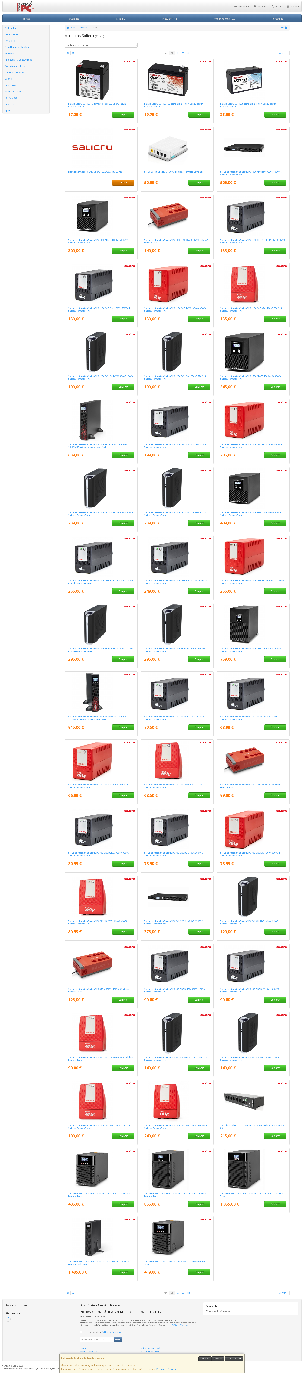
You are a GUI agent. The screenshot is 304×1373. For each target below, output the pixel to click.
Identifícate (243, 6)
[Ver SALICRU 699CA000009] (253, 1169)
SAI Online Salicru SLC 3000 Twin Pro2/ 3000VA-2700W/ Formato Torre (251, 1194)
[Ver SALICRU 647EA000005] (177, 624)
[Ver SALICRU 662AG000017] (101, 556)
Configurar (205, 1358)
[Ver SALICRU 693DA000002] (101, 965)
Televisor (9, 53)
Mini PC (120, 18)
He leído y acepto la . (102, 1332)
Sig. (188, 53)
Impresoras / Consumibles (18, 59)
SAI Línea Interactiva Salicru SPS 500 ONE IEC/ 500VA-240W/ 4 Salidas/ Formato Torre (98, 786)
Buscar (278, 6)
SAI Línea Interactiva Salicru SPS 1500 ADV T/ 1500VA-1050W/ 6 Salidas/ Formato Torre (251, 377)
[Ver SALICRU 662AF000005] (101, 1101)
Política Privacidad (89, 1351)
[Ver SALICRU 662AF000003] (101, 1033)
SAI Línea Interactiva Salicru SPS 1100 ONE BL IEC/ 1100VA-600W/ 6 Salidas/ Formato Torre (252, 241)
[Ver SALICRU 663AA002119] (101, 148)
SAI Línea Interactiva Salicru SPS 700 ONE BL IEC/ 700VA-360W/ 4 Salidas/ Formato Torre (99, 854)
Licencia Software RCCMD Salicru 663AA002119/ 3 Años (95, 171)
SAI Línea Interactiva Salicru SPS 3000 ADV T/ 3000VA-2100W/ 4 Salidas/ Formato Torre (251, 650)
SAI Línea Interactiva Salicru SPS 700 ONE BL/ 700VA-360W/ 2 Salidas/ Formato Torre (173, 854)
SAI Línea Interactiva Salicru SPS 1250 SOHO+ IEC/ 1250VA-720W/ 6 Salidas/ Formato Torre (100, 377)
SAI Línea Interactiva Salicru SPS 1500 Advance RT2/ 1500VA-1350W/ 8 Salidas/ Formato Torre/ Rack (97, 445)
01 (172, 53)
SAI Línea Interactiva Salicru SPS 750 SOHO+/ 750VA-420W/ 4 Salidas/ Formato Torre (249, 922)
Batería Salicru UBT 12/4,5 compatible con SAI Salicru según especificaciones (97, 105)
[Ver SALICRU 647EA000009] (101, 488)
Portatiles (277, 18)
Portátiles (10, 40)
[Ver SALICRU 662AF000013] (101, 761)
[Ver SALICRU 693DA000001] (253, 761)
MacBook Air (169, 18)
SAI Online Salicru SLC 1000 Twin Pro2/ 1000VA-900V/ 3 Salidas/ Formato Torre (99, 1194)
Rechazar (218, 1358)
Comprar (123, 114)
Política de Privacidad (179, 1325)
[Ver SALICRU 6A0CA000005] (101, 693)
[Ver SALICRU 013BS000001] (177, 80)
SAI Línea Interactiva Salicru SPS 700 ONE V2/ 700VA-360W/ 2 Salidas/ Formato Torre (97, 922)
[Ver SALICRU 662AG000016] (177, 556)
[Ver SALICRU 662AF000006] (177, 1101)
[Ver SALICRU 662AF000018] (253, 556)
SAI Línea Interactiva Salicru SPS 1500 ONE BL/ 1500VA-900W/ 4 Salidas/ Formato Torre (175, 445)
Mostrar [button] (282, 53)
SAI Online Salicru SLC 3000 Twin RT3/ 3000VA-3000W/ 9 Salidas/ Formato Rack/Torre (99, 1262)
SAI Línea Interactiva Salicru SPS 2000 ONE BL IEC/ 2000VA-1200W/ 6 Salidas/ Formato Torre (100, 582)
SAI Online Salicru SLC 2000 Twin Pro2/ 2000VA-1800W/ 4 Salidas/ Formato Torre (176, 1194)
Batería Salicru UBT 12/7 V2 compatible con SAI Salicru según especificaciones (173, 105)
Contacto (261, 6)
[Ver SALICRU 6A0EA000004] (253, 488)
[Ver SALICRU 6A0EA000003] (253, 352)
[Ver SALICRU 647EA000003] (177, 352)
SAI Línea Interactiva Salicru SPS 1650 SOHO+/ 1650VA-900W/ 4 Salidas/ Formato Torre (175, 513)
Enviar (118, 1339)
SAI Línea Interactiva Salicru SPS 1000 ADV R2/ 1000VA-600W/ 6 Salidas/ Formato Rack (251, 173)
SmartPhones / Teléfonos (18, 47)
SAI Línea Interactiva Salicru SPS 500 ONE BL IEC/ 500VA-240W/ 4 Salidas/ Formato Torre (175, 718)
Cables (8, 78)
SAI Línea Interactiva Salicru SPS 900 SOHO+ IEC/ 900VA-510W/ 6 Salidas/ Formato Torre (175, 1058)
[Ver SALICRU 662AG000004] (177, 829)
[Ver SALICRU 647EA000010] (101, 624)
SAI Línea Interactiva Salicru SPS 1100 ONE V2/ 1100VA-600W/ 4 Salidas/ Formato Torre (251, 309)
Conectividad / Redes (15, 66)
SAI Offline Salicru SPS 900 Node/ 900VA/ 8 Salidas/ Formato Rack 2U (252, 1126)
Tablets (25, 18)
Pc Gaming (73, 18)
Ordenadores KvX (224, 18)
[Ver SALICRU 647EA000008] (101, 352)
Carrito (293, 6)
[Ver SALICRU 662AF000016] (177, 284)
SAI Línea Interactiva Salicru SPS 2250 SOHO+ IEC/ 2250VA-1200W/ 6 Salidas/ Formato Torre (100, 650)
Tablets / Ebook (13, 91)
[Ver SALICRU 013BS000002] (253, 80)
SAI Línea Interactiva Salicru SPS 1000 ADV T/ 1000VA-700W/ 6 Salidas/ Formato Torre (98, 241)
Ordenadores (11, 28)
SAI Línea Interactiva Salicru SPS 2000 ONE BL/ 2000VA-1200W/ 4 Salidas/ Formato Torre (175, 582)
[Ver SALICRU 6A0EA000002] (101, 216)
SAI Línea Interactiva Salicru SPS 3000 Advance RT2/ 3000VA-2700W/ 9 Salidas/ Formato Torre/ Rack (97, 718)
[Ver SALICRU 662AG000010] (101, 284)
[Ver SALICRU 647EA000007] (177, 1033)
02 (177, 53)
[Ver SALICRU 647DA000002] (253, 1101)
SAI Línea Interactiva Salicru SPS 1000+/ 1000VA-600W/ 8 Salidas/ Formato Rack (176, 241)
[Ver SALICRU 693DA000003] (177, 216)
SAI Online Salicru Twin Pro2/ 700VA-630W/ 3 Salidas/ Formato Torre (174, 1262)
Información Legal (150, 1348)
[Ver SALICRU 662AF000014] (253, 829)
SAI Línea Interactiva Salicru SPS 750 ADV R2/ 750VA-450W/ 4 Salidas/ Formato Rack (173, 922)
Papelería (9, 103)
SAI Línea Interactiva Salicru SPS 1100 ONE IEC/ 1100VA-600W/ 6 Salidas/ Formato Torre (175, 309)
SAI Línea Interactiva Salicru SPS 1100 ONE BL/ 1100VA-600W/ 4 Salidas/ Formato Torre (99, 309)
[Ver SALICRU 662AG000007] (253, 965)
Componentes (12, 34)
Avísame (123, 182)
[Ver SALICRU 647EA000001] (253, 897)
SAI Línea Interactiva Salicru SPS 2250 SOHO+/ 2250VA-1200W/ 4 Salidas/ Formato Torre (175, 650)
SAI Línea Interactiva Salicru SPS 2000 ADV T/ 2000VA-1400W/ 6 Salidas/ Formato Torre (251, 513)
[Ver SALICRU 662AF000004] (253, 284)
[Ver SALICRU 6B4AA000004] (101, 1237)
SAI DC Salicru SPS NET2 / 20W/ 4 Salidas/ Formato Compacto (174, 171)
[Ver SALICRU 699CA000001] (177, 1237)
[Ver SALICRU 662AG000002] (177, 693)
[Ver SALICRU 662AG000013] (177, 420)
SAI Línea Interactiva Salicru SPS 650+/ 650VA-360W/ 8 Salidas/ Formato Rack (250, 786)
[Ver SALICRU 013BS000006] (101, 80)
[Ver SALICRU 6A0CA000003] (101, 420)
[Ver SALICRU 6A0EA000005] (253, 624)
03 (183, 53)
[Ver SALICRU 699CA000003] (101, 1169)
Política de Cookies (166, 1368)
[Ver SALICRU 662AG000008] (177, 965)
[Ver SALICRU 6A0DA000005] (253, 148)
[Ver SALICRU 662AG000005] (101, 829)
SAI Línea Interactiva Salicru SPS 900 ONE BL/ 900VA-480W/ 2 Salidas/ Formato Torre (249, 990)
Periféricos (10, 85)
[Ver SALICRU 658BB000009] (177, 148)
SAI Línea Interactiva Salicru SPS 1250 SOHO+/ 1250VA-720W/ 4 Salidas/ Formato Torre (175, 377)
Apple (8, 110)
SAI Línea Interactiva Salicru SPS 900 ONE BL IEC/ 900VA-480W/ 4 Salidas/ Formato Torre (175, 990)
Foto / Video (11, 97)
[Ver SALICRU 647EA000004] (177, 488)
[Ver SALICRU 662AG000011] (253, 216)
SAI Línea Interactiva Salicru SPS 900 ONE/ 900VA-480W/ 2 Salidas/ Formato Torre (100, 1058)
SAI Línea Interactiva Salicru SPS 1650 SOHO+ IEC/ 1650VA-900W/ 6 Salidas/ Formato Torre (100, 513)
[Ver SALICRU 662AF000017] (253, 420)
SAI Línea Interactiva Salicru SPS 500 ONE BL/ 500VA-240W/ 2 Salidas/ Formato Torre (249, 718)
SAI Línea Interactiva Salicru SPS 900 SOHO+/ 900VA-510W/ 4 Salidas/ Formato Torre (249, 1058)
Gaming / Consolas (14, 72)
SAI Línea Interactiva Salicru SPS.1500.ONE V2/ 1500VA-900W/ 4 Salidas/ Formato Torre (99, 1126)
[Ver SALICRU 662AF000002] (101, 897)
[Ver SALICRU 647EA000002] (253, 1033)
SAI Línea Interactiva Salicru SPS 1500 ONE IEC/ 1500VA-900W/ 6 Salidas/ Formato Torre (251, 445)
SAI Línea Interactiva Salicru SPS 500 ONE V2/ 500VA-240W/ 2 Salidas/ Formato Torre (173, 786)
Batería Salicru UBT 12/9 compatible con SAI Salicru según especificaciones (248, 105)
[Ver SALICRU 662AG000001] (253, 693)
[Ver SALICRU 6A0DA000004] (177, 897)
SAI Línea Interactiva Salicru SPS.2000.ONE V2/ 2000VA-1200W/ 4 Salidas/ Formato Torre (175, 1126)
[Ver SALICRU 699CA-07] (177, 1169)
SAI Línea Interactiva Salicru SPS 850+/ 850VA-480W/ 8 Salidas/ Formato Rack (98, 990)
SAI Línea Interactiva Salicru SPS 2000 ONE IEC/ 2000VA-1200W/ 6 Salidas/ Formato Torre (252, 582)
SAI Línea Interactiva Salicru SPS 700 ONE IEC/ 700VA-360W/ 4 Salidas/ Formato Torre (250, 854)
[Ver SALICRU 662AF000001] (177, 761)
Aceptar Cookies (233, 1358)
